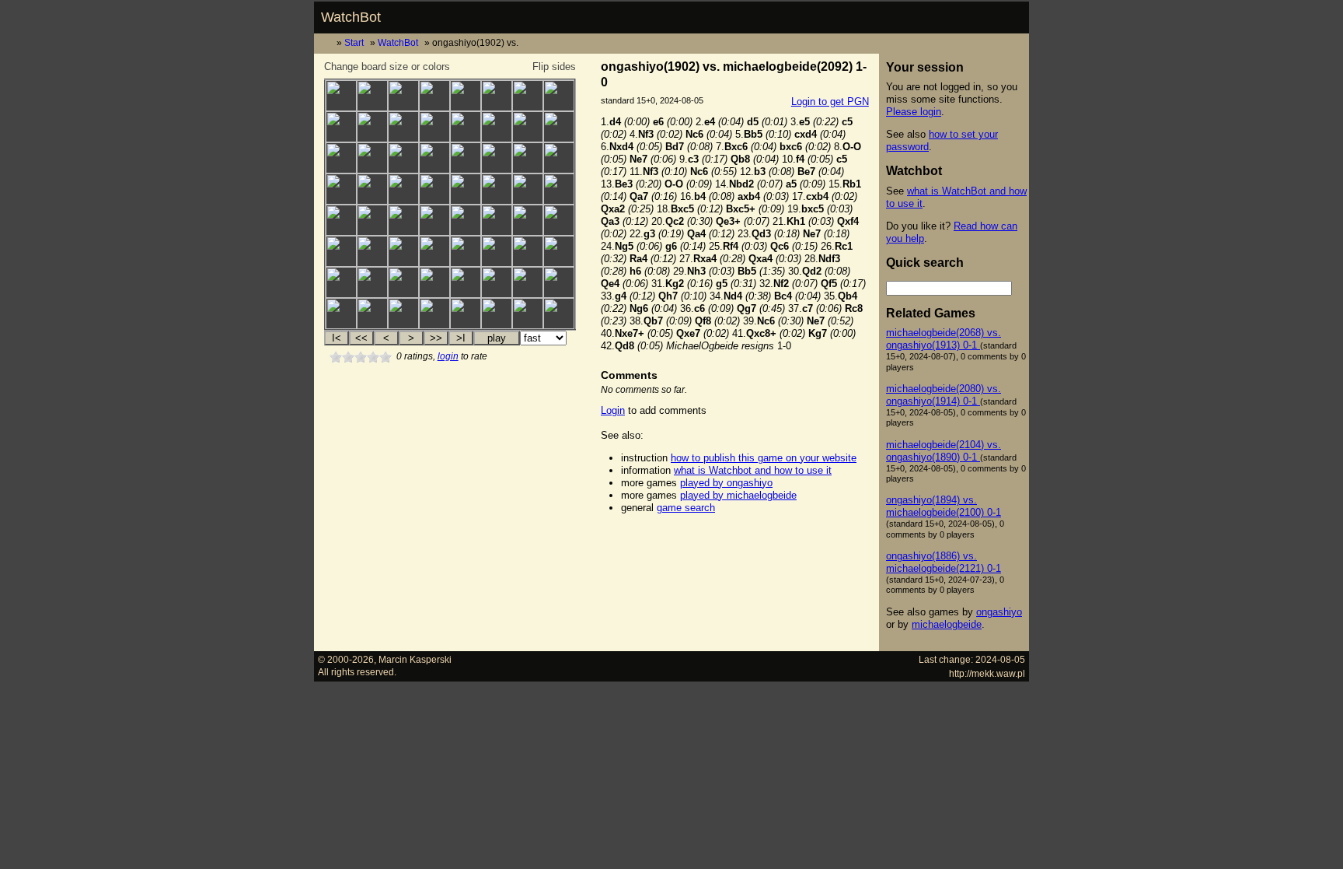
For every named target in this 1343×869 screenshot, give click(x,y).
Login (613, 410)
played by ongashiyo (726, 483)
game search (686, 507)
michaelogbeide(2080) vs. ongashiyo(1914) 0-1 (943, 395)
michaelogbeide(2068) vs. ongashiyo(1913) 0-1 (943, 339)
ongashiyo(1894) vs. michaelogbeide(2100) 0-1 (943, 506)
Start (354, 42)
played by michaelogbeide (738, 495)
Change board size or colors (387, 66)
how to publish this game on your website (763, 458)
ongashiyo (999, 612)
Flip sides (554, 66)
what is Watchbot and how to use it (753, 470)
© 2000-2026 (346, 659)
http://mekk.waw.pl (987, 673)
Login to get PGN (830, 101)
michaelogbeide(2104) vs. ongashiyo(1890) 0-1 (943, 451)
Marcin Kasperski (415, 659)
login (448, 356)
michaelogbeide (947, 624)
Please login (913, 111)
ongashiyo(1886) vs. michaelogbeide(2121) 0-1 (943, 562)
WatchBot (351, 17)
